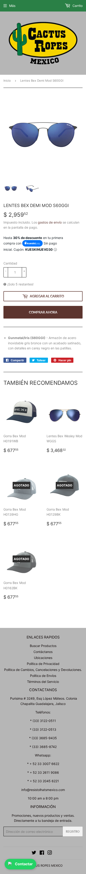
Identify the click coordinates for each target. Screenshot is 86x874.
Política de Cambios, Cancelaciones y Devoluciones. (43, 670)
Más (12, 6)
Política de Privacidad (43, 664)
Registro (73, 831)
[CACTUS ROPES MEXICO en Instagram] (49, 853)
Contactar (24, 864)
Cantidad (10, 263)
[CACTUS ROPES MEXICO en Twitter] (34, 853)
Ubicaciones (43, 658)
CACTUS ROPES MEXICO (45, 865)
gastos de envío (50, 222)
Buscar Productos (43, 646)
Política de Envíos (43, 676)
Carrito (77, 6)
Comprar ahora (43, 312)
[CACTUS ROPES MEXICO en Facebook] (41, 853)
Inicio (7, 80)
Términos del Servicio (43, 682)
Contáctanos (43, 652)
